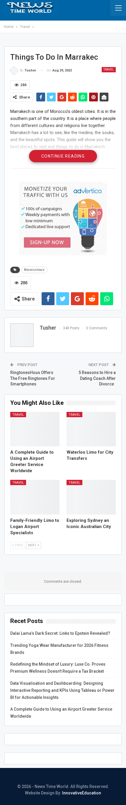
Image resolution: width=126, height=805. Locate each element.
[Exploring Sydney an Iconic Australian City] (91, 497)
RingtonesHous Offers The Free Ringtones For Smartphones (32, 378)
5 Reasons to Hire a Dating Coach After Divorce (97, 378)
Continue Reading (63, 156)
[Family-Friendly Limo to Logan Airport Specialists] (34, 497)
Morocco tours (34, 269)
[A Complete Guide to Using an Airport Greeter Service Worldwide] (34, 429)
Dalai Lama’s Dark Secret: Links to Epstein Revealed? (60, 633)
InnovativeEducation (81, 793)
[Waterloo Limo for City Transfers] (91, 429)
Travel (108, 69)
